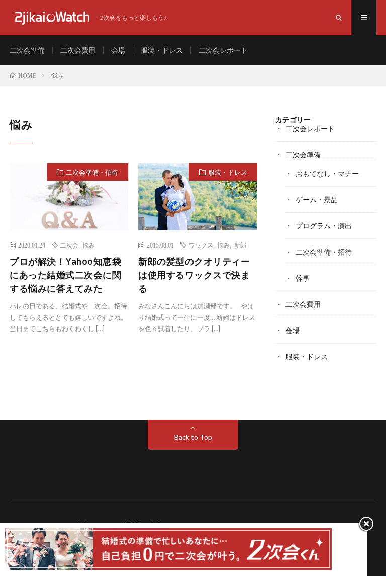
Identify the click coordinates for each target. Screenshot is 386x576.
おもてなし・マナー (327, 173)
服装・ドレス (162, 50)
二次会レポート (223, 50)
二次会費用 (77, 50)
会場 (118, 50)
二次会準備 (27, 50)
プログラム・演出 (324, 225)
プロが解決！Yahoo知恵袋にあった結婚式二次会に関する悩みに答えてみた (65, 275)
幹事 (303, 278)
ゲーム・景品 (317, 199)
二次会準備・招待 (92, 172)
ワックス (201, 245)
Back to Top (193, 437)
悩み (89, 245)
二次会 (69, 245)
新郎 (240, 245)
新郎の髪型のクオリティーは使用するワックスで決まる (194, 275)
